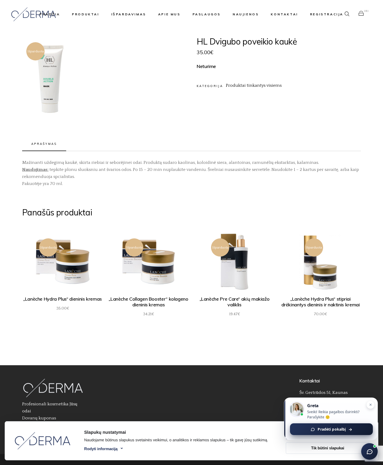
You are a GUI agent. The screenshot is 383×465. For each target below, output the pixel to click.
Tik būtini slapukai (327, 448)
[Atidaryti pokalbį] (369, 451)
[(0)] (361, 14)
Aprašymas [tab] (44, 144)
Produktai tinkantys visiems (254, 85)
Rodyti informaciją (101, 449)
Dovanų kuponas (39, 418)
